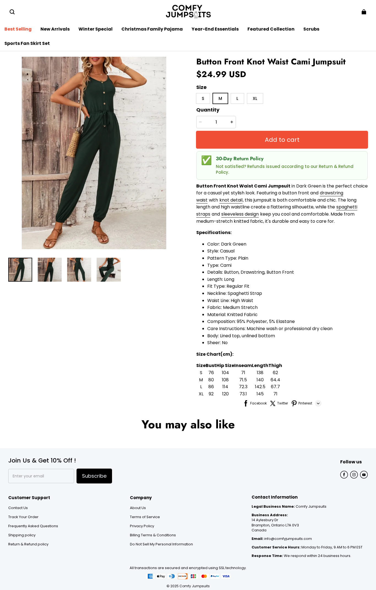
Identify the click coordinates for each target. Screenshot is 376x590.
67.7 (275, 387)
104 (225, 372)
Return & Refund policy (28, 544)
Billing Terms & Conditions (153, 535)
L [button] (237, 98)
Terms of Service (145, 517)
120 (225, 394)
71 (243, 372)
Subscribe (94, 475)
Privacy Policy (142, 526)
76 (211, 372)
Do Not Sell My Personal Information (161, 544)
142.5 (260, 387)
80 (211, 380)
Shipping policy (22, 535)
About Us (138, 507)
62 (275, 372)
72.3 (243, 387)
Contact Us (18, 507)
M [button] (220, 98)
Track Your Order (23, 517)
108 (225, 380)
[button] (12, 12)
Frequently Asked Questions (33, 526)
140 (260, 380)
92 (211, 394)
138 (260, 372)
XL (201, 394)
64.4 (275, 380)
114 (225, 387)
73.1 (243, 394)
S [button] (203, 98)
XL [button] (255, 98)
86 (211, 387)
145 (260, 394)
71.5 (243, 380)
